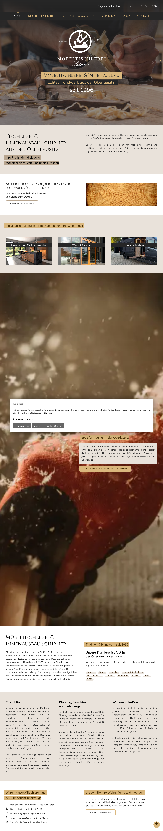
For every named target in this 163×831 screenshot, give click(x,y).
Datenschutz (18, 419)
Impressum (29, 419)
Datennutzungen (62, 410)
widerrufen (48, 413)
